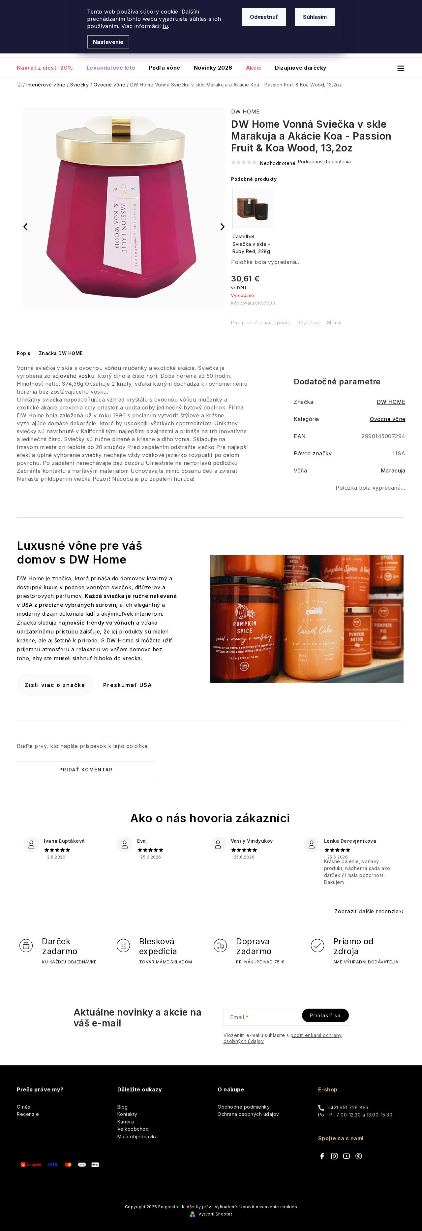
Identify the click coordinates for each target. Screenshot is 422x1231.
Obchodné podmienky (244, 1107)
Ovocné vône (388, 419)
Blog (122, 1107)
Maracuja (393, 470)
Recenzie (28, 1114)
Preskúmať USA (127, 685)
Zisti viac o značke (55, 685)
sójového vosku (73, 376)
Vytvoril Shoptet (215, 1214)
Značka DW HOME (61, 353)
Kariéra (125, 1121)
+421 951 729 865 (348, 1107)
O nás (23, 1107)
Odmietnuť (264, 17)
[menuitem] (48, 68)
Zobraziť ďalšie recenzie (366, 911)
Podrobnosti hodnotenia (324, 161)
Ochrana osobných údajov (248, 1114)
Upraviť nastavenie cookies (268, 1206)
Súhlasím (315, 17)
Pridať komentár (86, 769)
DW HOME (245, 111)
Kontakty (127, 1114)
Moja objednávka (137, 1136)
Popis (24, 353)
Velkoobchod (133, 1129)
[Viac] (398, 68)
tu (165, 26)
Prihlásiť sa (325, 1015)
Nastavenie (108, 42)
